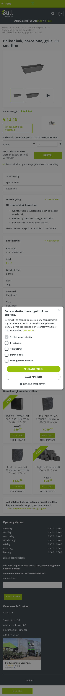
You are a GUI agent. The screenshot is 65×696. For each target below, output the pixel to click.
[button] (33, 384)
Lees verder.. (29, 330)
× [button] (58, 310)
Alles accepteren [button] (33, 369)
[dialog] (32, 348)
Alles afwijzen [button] (33, 376)
